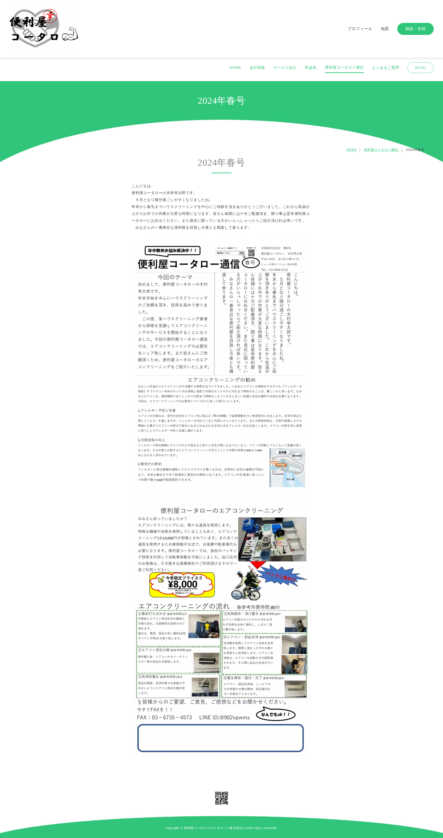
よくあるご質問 (385, 68)
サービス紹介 (285, 68)
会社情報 (257, 68)
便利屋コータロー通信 (344, 67)
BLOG (420, 68)
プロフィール (360, 29)
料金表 (311, 68)
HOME (235, 68)
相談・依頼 (415, 29)
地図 (385, 29)
